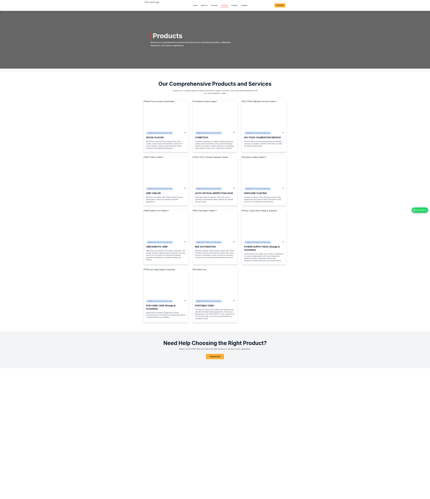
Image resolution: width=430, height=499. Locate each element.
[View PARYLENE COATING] (283, 188)
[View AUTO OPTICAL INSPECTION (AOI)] (234, 188)
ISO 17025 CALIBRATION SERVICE (262, 137)
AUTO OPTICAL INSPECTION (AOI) (214, 193)
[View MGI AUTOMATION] (234, 242)
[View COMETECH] (234, 132)
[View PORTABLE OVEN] (234, 301)
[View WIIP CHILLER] (185, 188)
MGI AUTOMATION (205, 246)
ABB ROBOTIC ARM (156, 246)
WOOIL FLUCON (155, 137)
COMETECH (201, 137)
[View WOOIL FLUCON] (185, 132)
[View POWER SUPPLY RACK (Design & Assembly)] (283, 242)
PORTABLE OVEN (204, 305)
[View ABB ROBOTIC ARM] (185, 242)
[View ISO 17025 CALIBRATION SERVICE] (283, 132)
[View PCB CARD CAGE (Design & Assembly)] (185, 301)
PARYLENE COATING (255, 193)
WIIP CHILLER (153, 193)
